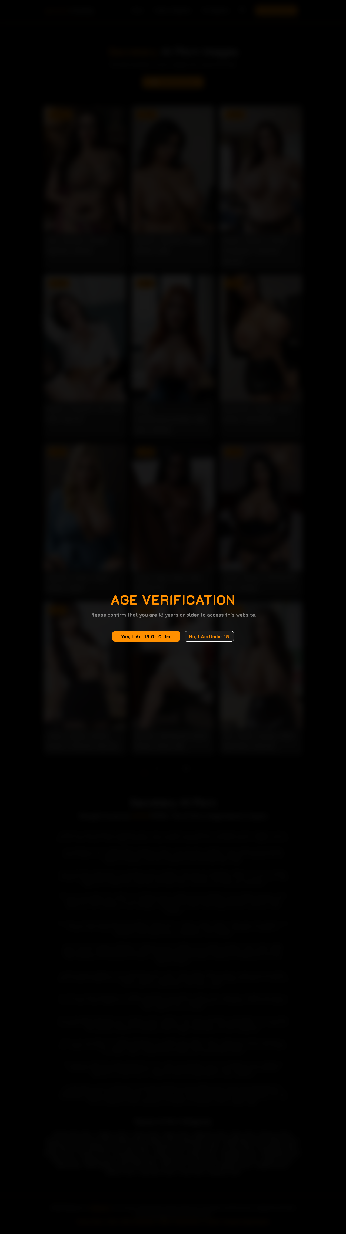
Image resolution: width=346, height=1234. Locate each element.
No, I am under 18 (209, 636)
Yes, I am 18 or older (146, 636)
